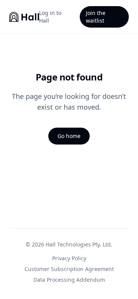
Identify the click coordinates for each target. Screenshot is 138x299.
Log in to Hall (50, 16)
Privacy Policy (69, 258)
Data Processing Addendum (69, 279)
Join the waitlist (95, 16)
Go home (69, 136)
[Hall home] (24, 17)
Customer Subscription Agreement (69, 269)
